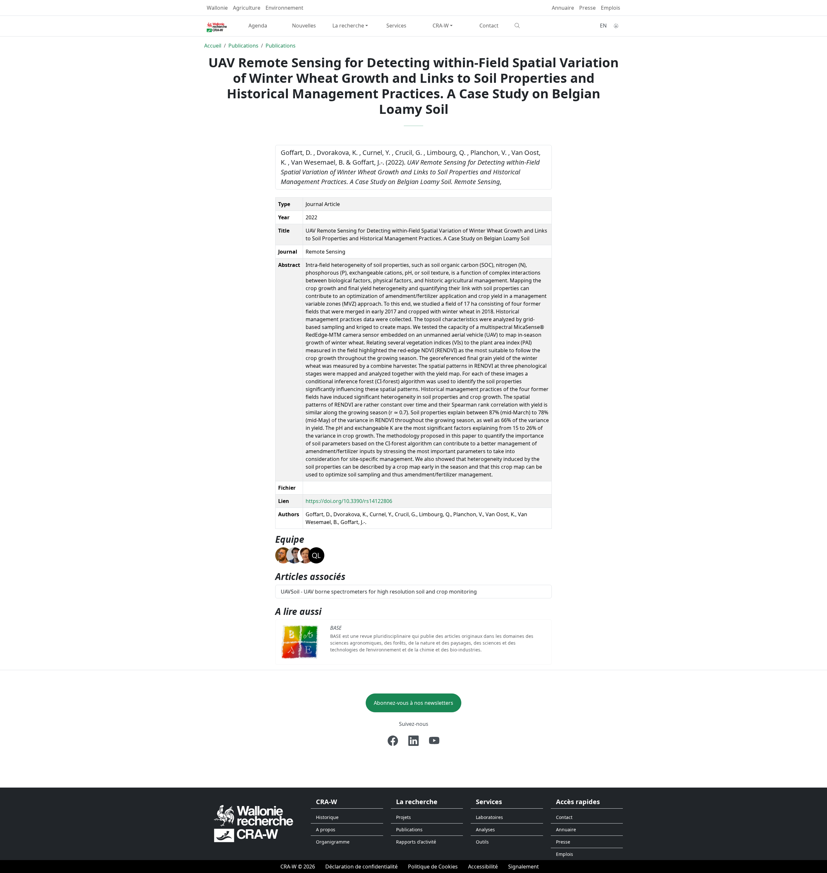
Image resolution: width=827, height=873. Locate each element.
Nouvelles (304, 25)
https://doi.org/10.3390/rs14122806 (349, 501)
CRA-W (441, 25)
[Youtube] (434, 741)
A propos (325, 829)
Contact (488, 25)
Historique (327, 817)
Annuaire (563, 7)
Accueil (212, 45)
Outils (482, 842)
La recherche (348, 25)
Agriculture (246, 7)
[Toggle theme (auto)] (616, 26)
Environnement (284, 7)
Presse (587, 7)
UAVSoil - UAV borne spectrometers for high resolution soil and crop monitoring (379, 591)
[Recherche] (535, 25)
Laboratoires (489, 817)
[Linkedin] (413, 741)
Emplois (610, 7)
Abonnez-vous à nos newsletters (413, 702)
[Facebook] (393, 741)
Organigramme (333, 842)
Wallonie (217, 7)
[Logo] (253, 823)
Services (396, 25)
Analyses (485, 829)
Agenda (257, 25)
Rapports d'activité (416, 842)
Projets (403, 817)
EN (603, 25)
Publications (243, 45)
